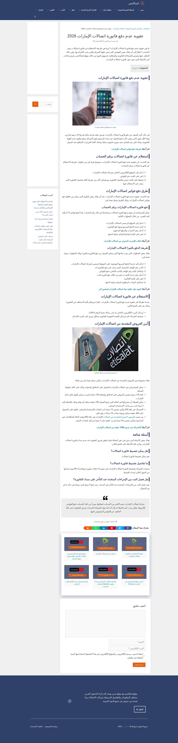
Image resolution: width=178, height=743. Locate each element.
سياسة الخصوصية (51, 726)
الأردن (63, 10)
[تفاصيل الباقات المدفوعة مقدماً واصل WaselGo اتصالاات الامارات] (105, 577)
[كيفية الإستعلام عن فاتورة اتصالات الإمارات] (134, 549)
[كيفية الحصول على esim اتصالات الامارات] (76, 577)
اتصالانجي (133, 3)
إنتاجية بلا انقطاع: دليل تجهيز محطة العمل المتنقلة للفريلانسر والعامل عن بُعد (42, 204)
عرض (135, 68)
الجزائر (41, 10)
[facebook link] (69, 701)
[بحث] (35, 104)
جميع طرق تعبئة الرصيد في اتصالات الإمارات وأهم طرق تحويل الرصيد (76, 556)
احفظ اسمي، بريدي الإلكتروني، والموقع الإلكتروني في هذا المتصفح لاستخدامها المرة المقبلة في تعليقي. (107, 656)
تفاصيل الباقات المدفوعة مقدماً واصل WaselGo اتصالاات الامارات (105, 584)
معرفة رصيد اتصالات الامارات (105, 554)
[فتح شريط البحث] (35, 16)
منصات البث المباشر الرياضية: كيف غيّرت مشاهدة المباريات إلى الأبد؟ (43, 239)
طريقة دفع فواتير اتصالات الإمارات (126, 149)
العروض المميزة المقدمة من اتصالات (119, 417)
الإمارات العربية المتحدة (88, 10)
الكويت (52, 10)
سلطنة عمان (107, 10)
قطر (73, 10)
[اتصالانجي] (142, 3)
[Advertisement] (42, 58)
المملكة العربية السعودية (126, 10)
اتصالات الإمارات (118, 29)
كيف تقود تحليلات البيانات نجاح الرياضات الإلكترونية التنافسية (43, 229)
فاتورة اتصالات (98, 522)
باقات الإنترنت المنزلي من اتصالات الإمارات (122, 241)
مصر (142, 10)
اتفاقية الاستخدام (36, 726)
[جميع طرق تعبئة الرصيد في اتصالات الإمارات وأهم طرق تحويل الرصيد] (76, 549)
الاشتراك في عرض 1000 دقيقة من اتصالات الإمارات (119, 427)
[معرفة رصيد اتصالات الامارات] (105, 549)
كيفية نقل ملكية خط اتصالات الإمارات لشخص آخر (120, 289)
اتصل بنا (139, 709)
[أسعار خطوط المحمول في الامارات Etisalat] (134, 577)
